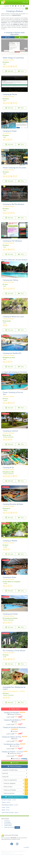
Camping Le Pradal (10, 131)
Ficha (22, 71)
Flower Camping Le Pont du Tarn (13, 393)
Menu (24, 2)
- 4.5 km (6, 802)
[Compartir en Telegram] (18, 6)
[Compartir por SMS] (24, 6)
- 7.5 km (5, 807)
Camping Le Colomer (10, 431)
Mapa (22, 37)
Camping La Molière (10, 541)
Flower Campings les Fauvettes (14, 168)
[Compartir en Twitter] (13, 6)
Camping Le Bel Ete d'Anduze (13, 204)
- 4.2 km (9, 799)
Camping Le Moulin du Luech (13, 317)
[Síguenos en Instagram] (17, 844)
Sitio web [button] (10, 71)
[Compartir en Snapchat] (15, 6)
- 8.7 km (5, 810)
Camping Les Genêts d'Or (12, 353)
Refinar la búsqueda (15, 766)
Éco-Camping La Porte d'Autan (14, 650)
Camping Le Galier (9, 577)
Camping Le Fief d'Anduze (12, 241)
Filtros (8, 37)
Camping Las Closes (10, 614)
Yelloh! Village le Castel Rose (13, 58)
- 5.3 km (10, 805)
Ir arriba (25, 847)
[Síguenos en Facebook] (12, 844)
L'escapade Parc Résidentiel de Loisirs (14, 688)
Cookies (17, 827)
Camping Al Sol (8, 467)
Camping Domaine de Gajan (13, 504)
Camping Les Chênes (10, 280)
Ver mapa (15, 762)
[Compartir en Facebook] (10, 6)
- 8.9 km (10, 812)
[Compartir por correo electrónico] (21, 6)
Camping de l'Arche (10, 94)
